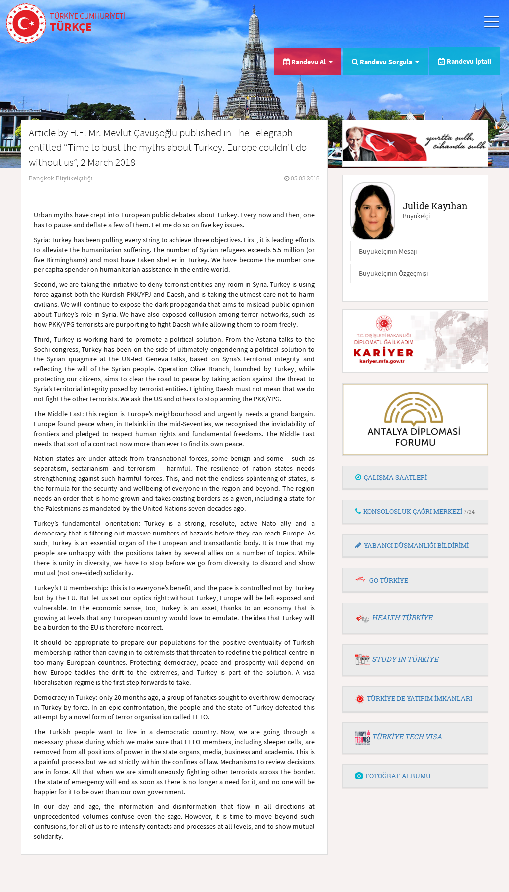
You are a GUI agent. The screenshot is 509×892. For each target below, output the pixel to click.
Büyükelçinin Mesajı (388, 251)
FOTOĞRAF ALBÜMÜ (398, 775)
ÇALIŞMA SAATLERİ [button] (395, 477)
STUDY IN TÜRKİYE (405, 659)
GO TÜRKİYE (388, 580)
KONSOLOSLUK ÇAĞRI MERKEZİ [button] (419, 511)
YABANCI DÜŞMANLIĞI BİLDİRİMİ (416, 545)
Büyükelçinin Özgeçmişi (393, 273)
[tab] (415, 477)
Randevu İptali (468, 61)
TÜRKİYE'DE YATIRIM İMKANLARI (419, 698)
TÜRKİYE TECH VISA (407, 736)
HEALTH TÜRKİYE (402, 617)
